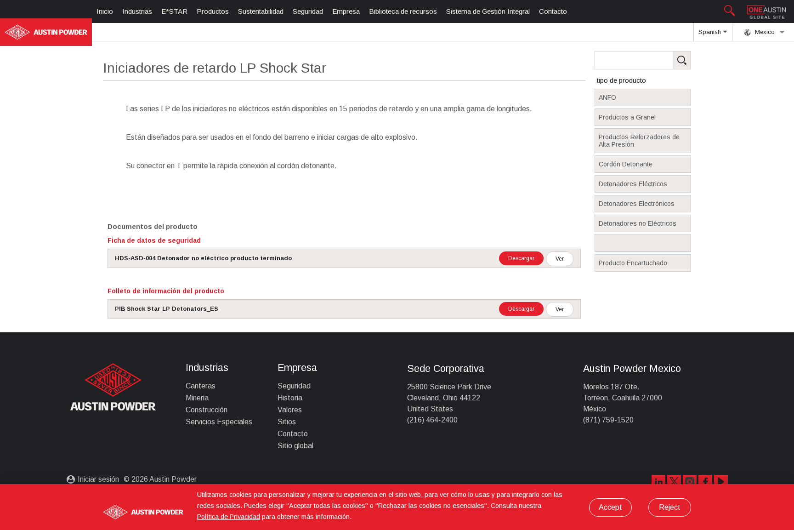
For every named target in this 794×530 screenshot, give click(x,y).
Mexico (764, 31)
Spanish (710, 31)
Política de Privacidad (228, 516)
